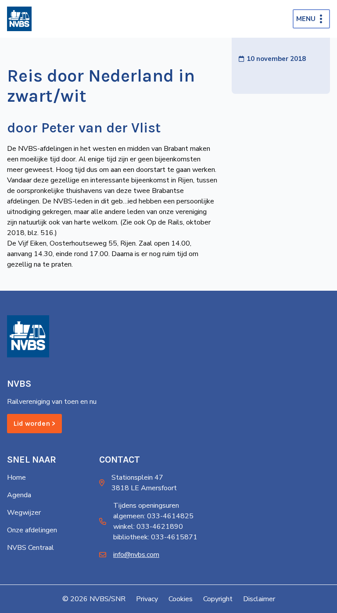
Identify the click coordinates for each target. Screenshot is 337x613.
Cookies (180, 599)
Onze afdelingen (32, 530)
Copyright (218, 599)
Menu (305, 18)
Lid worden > (34, 423)
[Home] (19, 19)
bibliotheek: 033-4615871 (155, 537)
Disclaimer (259, 599)
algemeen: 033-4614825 (153, 516)
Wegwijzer (24, 512)
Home (16, 477)
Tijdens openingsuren (146, 505)
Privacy (147, 599)
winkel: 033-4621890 (148, 526)
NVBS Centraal (30, 547)
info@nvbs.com (136, 555)
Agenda (19, 495)
